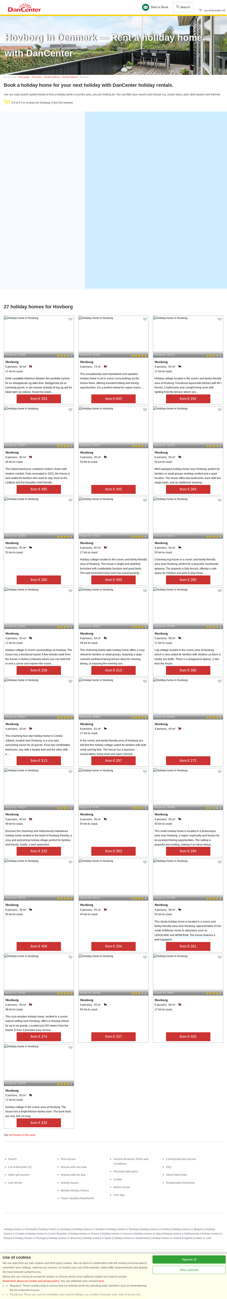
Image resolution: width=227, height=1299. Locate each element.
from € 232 (39, 851)
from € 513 (39, 760)
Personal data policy (126, 1171)
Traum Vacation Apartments (77, 1198)
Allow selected (189, 1270)
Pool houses (68, 1159)
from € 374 (39, 1036)
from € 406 (39, 946)
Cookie (118, 1179)
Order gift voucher (18, 1174)
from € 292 (188, 399)
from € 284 (188, 489)
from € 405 (188, 1036)
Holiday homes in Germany (55, 1229)
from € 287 (113, 760)
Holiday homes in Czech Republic (46, 1233)
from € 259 (39, 670)
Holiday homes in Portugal (30, 1238)
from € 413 (113, 670)
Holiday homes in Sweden (89, 1229)
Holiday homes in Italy (147, 1233)
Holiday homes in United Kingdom (172, 1238)
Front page (23, 77)
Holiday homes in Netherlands (181, 1233)
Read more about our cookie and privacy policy (31, 1281)
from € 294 (188, 851)
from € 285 (39, 580)
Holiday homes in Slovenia (64, 1238)
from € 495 (39, 489)
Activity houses (70, 1182)
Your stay (119, 1195)
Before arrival (122, 1187)
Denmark (36, 77)
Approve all (189, 1259)
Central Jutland (51, 77)
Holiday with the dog (73, 1174)
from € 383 (113, 851)
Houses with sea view (74, 1167)
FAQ (168, 1167)
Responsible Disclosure (180, 1182)
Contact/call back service (181, 1159)
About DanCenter (176, 1174)
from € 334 (113, 946)
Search (184, 7)
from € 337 (113, 1036)
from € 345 (113, 489)
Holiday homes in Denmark (20, 1229)
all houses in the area (22, 1135)
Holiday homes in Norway (122, 1229)
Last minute (15, 1182)
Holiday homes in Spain (97, 1238)
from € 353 (39, 399)
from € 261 (188, 946)
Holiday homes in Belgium (188, 1229)
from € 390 (188, 670)
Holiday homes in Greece (117, 1233)
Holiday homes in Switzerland (131, 1238)
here (101, 1281)
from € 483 (113, 580)
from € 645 (113, 399)
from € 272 (188, 760)
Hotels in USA (203, 1238)
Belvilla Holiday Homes (75, 1190)
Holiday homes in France (84, 1233)
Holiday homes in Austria (155, 1229)
